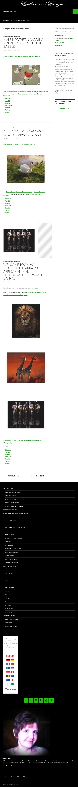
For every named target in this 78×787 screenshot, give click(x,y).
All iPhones (58, 45)
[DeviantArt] (51, 700)
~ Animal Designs (17, 16)
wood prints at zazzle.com (32, 194)
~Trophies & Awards (42, 16)
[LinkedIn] (41, 700)
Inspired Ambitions (10, 11)
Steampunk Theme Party (12, 502)
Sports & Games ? (30, 16)
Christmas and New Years (12, 492)
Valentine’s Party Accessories (14, 506)
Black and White (10, 573)
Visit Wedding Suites (69, 16)
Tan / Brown (8, 605)
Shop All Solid (59, 35)
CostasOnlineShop (40, 192)
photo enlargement (22, 94)
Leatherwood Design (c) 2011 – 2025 (14, 777)
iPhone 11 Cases (60, 42)
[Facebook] (26, 700)
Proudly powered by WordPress (11, 784)
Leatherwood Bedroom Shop (14, 619)
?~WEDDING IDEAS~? (56, 16)
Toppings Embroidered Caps (13, 548)
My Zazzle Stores (8, 517)
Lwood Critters (9, 630)
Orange (7, 591)
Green (6, 584)
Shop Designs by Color (9, 566)
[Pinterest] (36, 700)
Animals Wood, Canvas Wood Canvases (19, 192)
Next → (43, 476)
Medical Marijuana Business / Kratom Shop (15, 513)
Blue (6, 577)
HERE (56, 93)
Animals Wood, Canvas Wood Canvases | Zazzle (23, 133)
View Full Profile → (8, 766)
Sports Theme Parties (11, 499)
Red (6, 601)
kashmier (16, 50)
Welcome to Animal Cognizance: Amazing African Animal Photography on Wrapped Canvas (25, 271)
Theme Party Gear (8, 488)
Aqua (6, 570)
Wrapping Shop (9, 555)
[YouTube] (46, 700)
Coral (6, 580)
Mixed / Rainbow (9, 587)
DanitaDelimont (42, 91)
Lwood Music (9, 541)
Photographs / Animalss (11, 36)
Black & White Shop (10, 520)
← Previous (10, 476)
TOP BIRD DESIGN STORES (11, 552)
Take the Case (9, 545)
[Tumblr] (31, 700)
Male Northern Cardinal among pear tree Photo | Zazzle (24, 43)
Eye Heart (8, 524)
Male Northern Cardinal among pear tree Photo (19, 91)
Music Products (7, 20)
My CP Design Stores (9, 615)
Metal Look (8, 612)
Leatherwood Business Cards (13, 538)
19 (36, 476)
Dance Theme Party (10, 495)
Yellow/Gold (9, 608)
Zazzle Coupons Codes (10, 510)
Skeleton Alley (9, 534)
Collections (6, 16)
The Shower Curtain (11, 626)
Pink (6, 594)
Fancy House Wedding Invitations (15, 527)
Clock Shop (8, 623)
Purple (7, 598)
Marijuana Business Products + (23, 20)
